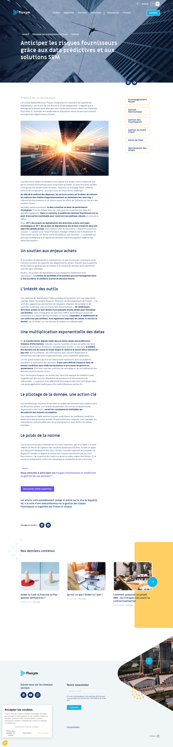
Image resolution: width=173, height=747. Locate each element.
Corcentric (71, 298)
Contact (153, 13)
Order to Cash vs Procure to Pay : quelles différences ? (40, 596)
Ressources (113, 12)
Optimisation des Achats (137, 149)
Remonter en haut (149, 661)
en (153, 4)
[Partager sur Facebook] (134, 82)
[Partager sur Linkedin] (128, 82)
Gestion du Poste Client (137, 131)
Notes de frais (135, 140)
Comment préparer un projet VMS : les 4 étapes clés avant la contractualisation (131, 598)
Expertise (69, 12)
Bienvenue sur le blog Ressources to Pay (50, 34)
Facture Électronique (135, 110)
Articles (75, 34)
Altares (68, 506)
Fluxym (127, 12)
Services (82, 12)
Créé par (152, 736)
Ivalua (60, 298)
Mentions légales (73, 727)
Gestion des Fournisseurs (135, 121)
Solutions (96, 12)
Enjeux (56, 12)
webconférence (49, 503)
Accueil (25, 34)
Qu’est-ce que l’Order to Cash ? (85, 594)
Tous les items (152, 582)
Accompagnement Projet (137, 100)
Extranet (145, 4)
